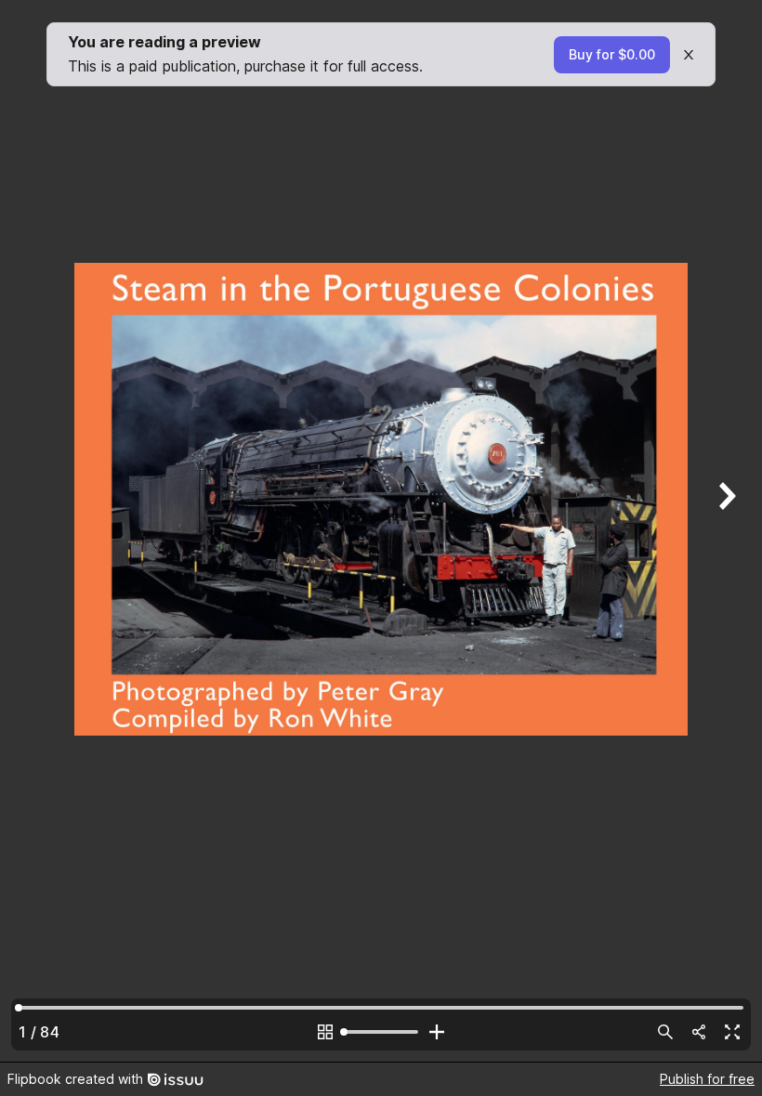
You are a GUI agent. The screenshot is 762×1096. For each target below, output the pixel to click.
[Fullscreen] (732, 1032)
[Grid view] (325, 1032)
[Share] (699, 1032)
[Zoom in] (437, 1032)
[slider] (381, 1032)
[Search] (665, 1032)
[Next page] (725, 531)
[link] (612, 54)
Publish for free (707, 1079)
